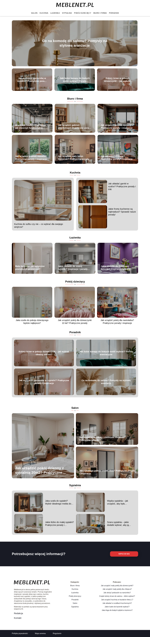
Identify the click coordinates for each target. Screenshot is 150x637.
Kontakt (17, 618)
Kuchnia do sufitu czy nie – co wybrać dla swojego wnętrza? (38, 225)
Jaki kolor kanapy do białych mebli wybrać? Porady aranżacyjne (75, 79)
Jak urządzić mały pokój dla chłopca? (117, 589)
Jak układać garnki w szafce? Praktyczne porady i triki (122, 186)
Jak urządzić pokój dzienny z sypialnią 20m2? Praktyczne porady (39, 470)
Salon (34, 13)
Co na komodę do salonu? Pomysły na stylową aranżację (74, 43)
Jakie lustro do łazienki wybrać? (117, 607)
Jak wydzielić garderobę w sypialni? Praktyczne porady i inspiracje (32, 79)
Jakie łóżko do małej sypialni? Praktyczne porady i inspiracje (59, 523)
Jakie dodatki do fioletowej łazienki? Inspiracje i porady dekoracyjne (115, 267)
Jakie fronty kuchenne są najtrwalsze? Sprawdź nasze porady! (122, 212)
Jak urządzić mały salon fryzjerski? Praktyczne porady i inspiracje (74, 157)
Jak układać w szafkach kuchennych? (117, 603)
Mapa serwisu (40, 633)
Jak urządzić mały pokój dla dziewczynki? (117, 586)
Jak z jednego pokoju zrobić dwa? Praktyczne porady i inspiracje (107, 472)
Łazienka (55, 13)
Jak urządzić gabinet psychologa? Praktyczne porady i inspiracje (74, 126)
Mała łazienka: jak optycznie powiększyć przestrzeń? (30, 267)
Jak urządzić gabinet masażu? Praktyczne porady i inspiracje (31, 157)
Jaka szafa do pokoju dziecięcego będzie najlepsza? (32, 321)
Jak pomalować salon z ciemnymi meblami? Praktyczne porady (102, 438)
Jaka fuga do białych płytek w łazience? (117, 610)
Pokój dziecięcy (82, 13)
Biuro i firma (100, 13)
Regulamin (57, 633)
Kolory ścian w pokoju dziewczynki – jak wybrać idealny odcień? (117, 79)
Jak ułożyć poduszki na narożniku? (117, 593)
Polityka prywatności (20, 633)
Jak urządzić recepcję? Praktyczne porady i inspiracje (117, 157)
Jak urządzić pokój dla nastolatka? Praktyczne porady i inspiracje (117, 321)
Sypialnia (67, 13)
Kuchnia (44, 13)
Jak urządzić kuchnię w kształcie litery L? (117, 600)
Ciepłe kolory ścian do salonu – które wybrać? (117, 596)
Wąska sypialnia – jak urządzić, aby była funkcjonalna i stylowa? (118, 502)
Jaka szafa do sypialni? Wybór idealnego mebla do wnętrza (58, 502)
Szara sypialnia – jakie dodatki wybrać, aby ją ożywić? (118, 523)
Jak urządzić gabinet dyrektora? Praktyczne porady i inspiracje (117, 126)
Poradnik (114, 13)
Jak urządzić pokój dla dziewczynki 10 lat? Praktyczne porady (75, 321)
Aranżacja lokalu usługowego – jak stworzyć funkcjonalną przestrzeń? (31, 126)
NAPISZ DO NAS (124, 554)
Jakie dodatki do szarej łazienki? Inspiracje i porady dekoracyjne (73, 267)
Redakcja (18, 613)
